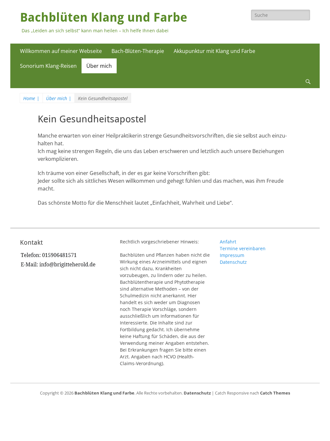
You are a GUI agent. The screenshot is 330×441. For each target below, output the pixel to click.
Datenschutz (233, 262)
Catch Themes (275, 393)
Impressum (232, 255)
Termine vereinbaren (243, 248)
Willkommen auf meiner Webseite (61, 51)
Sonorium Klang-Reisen (48, 65)
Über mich (99, 65)
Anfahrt (228, 242)
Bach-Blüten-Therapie (138, 51)
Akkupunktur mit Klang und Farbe (214, 51)
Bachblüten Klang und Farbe (103, 17)
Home (31, 98)
